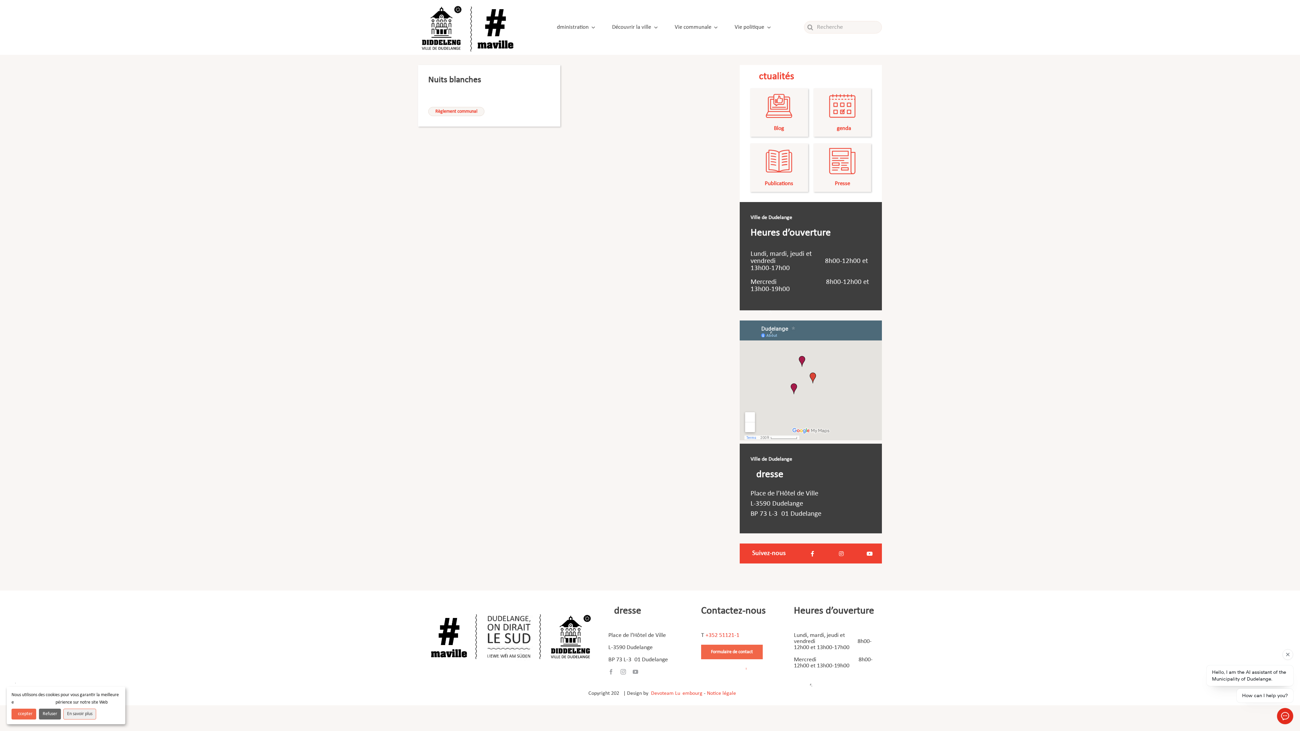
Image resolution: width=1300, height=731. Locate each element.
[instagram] (623, 671)
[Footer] (511, 611)
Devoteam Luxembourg (676, 693)
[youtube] (635, 671)
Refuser (50, 713)
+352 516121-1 (722, 635)
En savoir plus (79, 713)
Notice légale (721, 693)
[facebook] (611, 671)
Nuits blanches (454, 80)
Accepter (23, 713)
